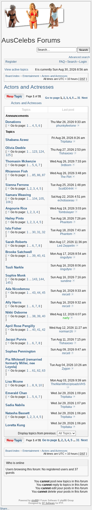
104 (34, 198)
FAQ (62, 61)
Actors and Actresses (54, 75)
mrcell (66, 294)
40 (38, 255)
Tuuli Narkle (14, 267)
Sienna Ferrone (17, 185)
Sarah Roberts (16, 242)
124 (41, 151)
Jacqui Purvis (15, 339)
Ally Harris (13, 302)
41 (43, 255)
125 (8, 155)
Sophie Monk (15, 275)
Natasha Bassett (17, 413)
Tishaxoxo (66, 153)
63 (43, 370)
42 (43, 329)
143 (34, 279)
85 (34, 175)
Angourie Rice (16, 208)
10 (40, 385)
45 (43, 292)
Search (72, 61)
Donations (13, 122)
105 (41, 198)
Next (85, 97)
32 (43, 232)
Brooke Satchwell (18, 252)
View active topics (16, 69)
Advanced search (79, 57)
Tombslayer (66, 212)
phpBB (34, 500)
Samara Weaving (18, 195)
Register (11, 61)
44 (38, 292)
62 (38, 370)
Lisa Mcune (14, 381)
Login (83, 61)
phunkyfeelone (66, 125)
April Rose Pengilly (20, 326)
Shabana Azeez (17, 140)
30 (34, 232)
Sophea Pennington (20, 351)
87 (43, 175)
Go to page (52, 97)
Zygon (66, 368)
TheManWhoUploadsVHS (68, 384)
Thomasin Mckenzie (20, 161)
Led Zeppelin (66, 245)
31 (78, 97)
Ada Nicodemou (17, 289)
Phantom (66, 222)
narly (66, 318)
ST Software (48, 503)
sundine (66, 281)
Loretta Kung (15, 425)
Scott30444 (66, 188)
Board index (12, 75)
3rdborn (66, 165)
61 (34, 370)
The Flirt (66, 177)
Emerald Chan (16, 393)
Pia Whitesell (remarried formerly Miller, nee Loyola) (23, 363)
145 (8, 282)
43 (34, 292)
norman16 (66, 331)
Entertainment (31, 75)
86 (38, 175)
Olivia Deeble (15, 148)
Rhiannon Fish (16, 171)
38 (34, 316)
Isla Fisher (13, 228)
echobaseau (66, 200)
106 (8, 202)
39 (34, 255)
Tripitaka (66, 141)
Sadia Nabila (15, 405)
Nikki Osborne (16, 312)
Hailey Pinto (14, 218)
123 (34, 151)
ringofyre (66, 257)
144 (41, 279)
